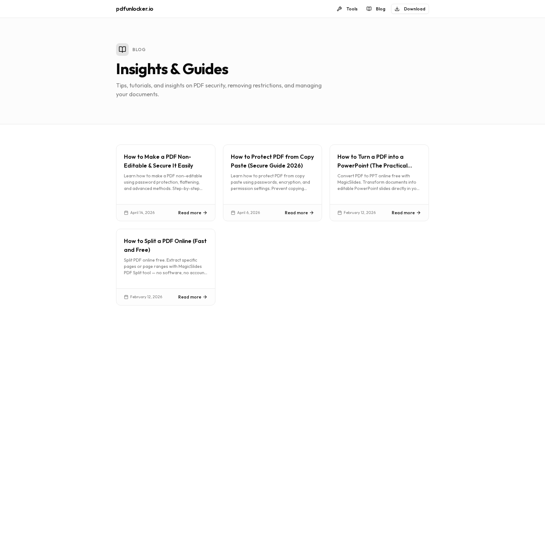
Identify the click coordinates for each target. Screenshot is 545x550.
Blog (380, 9)
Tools (352, 9)
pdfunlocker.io (134, 8)
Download (414, 9)
